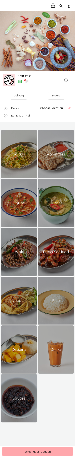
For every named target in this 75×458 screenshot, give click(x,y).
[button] (37, 80)
